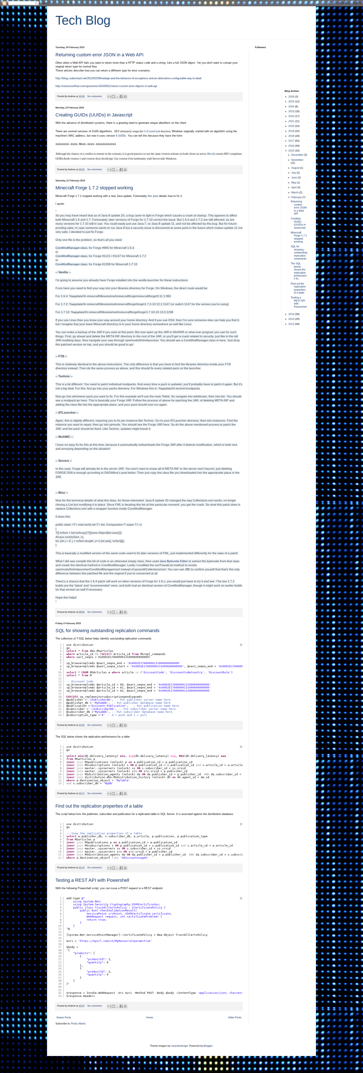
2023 (291, 111)
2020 (291, 126)
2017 (291, 140)
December (297, 154)
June (294, 177)
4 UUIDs (121, 135)
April (294, 187)
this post (153, 196)
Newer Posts (64, 1017)
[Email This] (109, 96)
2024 (291, 106)
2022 (291, 116)
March (295, 192)
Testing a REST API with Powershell (92, 880)
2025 (291, 101)
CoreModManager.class (71, 247)
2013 (291, 319)
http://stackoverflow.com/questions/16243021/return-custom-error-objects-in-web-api (106, 86)
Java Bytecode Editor (174, 561)
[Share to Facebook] (121, 96)
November (297, 159)
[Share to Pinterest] (125, 96)
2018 (291, 135)
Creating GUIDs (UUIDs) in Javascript (93, 114)
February (296, 197)
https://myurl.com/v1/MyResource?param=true (115, 940)
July (294, 172)
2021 (291, 121)
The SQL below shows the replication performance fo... (299, 271)
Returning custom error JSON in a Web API (99, 54)
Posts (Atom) (78, 1023)
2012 (291, 324)
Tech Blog (82, 20)
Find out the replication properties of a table (99, 806)
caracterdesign (179, 1045)
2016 (291, 145)
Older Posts (234, 1017)
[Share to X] (117, 96)
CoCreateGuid (152, 131)
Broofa (211, 153)
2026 (291, 96)
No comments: (95, 96)
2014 (291, 314)
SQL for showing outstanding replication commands (107, 630)
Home (149, 1017)
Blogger (208, 1045)
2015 (291, 150)
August (295, 167)
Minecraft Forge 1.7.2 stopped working (94, 187)
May (294, 182)
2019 (291, 131)
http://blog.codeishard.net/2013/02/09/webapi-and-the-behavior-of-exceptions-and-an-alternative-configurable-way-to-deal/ (128, 78)
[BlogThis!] (113, 96)
